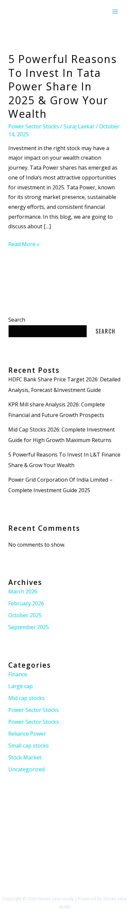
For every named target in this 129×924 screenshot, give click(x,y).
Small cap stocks (28, 745)
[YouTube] (41, 859)
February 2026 (26, 603)
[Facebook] (9, 859)
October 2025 (25, 615)
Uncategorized (26, 769)
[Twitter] (20, 859)
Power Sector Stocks (33, 126)
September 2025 (28, 627)
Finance (17, 674)
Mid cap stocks (26, 698)
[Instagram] (30, 859)
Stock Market (24, 757)
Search (16, 319)
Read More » (23, 243)
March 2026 (22, 591)
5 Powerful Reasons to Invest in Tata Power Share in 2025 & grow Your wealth (62, 86)
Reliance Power (27, 733)
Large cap (20, 686)
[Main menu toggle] (115, 11)
